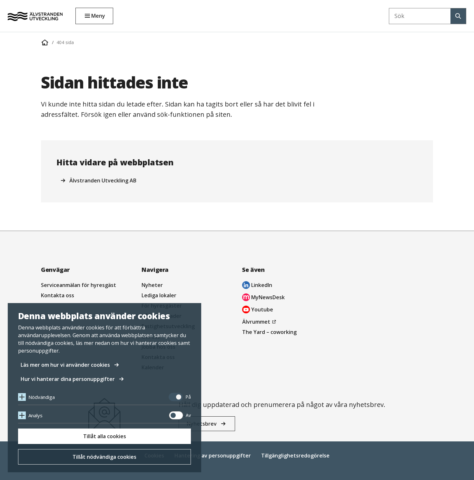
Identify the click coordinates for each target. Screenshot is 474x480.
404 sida (65, 42)
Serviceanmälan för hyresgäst (78, 285)
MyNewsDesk (263, 298)
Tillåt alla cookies (104, 436)
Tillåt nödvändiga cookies (104, 456)
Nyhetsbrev (202, 423)
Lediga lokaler (159, 295)
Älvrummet (260, 322)
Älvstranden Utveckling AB (102, 180)
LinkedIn (257, 286)
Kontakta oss (57, 295)
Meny (98, 15)
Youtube (257, 310)
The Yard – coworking (269, 332)
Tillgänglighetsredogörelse (295, 455)
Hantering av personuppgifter (212, 455)
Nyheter (152, 285)
